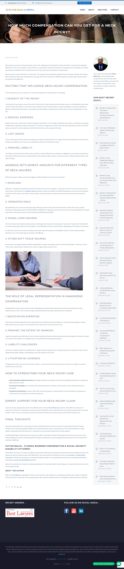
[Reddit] (20, 487)
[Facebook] (6, 487)
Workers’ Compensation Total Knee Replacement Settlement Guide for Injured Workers (108, 113)
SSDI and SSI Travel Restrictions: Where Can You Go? (108, 275)
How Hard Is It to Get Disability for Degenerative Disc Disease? (107, 419)
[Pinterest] (12, 487)
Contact (115, 10)
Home (82, 10)
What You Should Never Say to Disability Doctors (108, 477)
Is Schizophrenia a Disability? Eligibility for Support (108, 436)
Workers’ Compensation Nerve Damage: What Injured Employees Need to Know (108, 196)
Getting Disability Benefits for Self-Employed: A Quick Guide (108, 305)
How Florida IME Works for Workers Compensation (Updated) (107, 334)
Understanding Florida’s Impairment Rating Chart (108, 403)
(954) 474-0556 (21, 3)
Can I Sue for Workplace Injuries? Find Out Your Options (107, 130)
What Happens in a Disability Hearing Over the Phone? (107, 350)
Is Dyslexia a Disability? (107, 363)
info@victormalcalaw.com (44, 3)
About (91, 10)
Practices (102, 10)
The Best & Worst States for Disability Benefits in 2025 (108, 375)
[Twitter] (9, 487)
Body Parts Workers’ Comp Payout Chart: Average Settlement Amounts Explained (106, 214)
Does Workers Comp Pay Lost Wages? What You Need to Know (108, 145)
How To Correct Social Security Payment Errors (108, 389)
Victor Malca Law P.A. (61, 559)
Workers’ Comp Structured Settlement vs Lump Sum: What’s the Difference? (108, 179)
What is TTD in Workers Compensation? (107, 450)
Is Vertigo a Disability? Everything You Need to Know (107, 463)
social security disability (22, 460)
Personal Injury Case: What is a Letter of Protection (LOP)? (107, 230)
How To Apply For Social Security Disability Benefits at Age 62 (108, 260)
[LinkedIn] (18, 487)
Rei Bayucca (17, 475)
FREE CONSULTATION (84, 3)
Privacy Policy (63, 564)
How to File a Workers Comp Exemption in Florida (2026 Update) (107, 245)
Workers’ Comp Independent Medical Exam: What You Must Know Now (107, 161)
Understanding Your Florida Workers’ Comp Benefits (107, 290)
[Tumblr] (15, 487)
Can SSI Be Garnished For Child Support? (108, 319)
